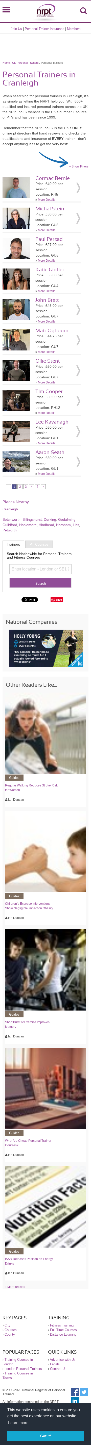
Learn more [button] (18, 1423)
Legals (55, 1364)
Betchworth (11, 519)
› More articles (15, 1287)
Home (6, 62)
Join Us (16, 29)
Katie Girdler (49, 269)
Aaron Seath (49, 452)
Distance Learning (63, 1334)
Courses (11, 1330)
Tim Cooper (49, 391)
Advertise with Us (63, 1360)
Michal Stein (49, 208)
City (7, 1325)
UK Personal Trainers (25, 62)
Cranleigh (10, 509)
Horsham (63, 525)
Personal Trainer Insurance (44, 29)
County (10, 1334)
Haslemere (28, 525)
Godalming (67, 519)
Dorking (50, 519)
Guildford (10, 525)
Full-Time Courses (63, 1330)
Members (74, 29)
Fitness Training (62, 1325)
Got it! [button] (45, 1436)
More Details (46, 199)
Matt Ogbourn (52, 330)
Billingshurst (32, 519)
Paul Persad (49, 239)
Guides (14, 778)
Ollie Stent (47, 361)
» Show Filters (78, 166)
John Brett (47, 300)
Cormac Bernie (52, 178)
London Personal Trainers (23, 1369)
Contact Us (58, 1369)
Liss (76, 525)
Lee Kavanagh (52, 422)
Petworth (10, 530)
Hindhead (46, 525)
